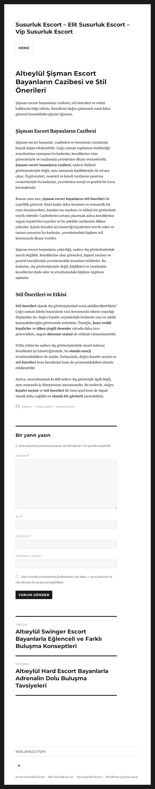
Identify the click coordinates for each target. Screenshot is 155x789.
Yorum (22, 456)
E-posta (23, 536)
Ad (19, 516)
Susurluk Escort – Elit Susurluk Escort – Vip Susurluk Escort (73, 28)
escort (20, 777)
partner (27, 406)
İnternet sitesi (28, 556)
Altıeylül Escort (65, 406)
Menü (24, 48)
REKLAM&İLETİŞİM (31, 752)
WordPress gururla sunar (122, 777)
